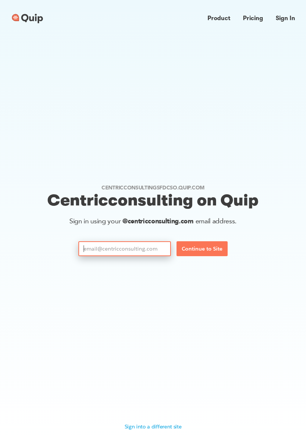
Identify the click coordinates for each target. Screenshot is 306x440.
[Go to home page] (27, 18)
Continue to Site (202, 248)
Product (218, 18)
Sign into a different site (153, 426)
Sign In (285, 18)
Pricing (253, 18)
